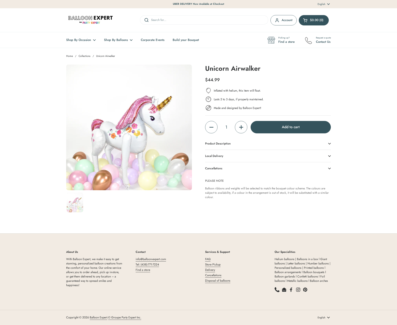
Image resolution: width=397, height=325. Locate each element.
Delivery (210, 270)
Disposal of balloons (217, 280)
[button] (211, 127)
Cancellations (213, 275)
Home (69, 56)
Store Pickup (213, 264)
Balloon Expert (98, 317)
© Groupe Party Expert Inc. (124, 317)
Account (287, 20)
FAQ (207, 259)
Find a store (143, 270)
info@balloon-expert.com (151, 259)
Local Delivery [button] (214, 156)
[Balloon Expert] (90, 20)
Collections (84, 56)
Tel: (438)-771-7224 (147, 264)
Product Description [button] (218, 143)
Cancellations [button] (213, 168)
